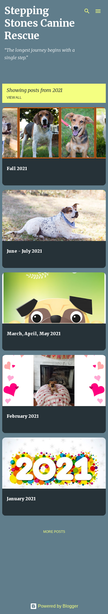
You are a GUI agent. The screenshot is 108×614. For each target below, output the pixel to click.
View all (14, 98)
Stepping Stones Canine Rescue (39, 23)
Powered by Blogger (57, 606)
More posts (54, 532)
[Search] (87, 11)
